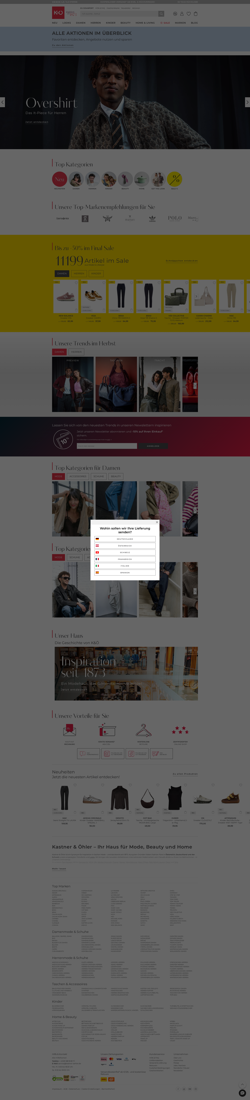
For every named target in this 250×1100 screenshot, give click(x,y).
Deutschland (125, 539)
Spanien (125, 573)
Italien (125, 566)
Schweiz (125, 552)
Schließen (157, 522)
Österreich (125, 546)
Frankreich (125, 559)
